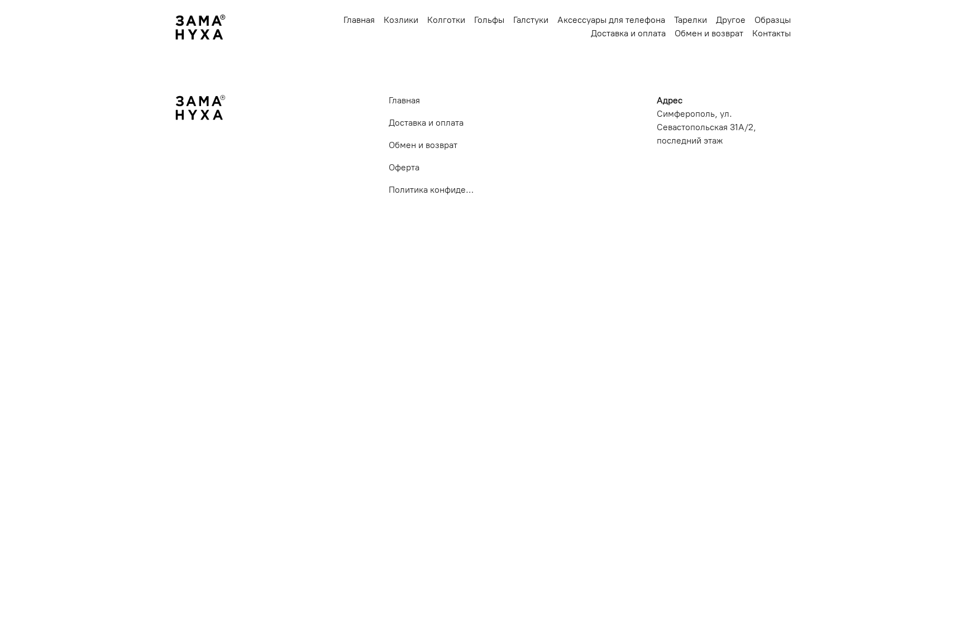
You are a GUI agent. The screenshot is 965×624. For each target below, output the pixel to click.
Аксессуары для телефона (611, 20)
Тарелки (690, 20)
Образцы (772, 20)
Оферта (404, 167)
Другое (731, 20)
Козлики (401, 20)
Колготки (446, 20)
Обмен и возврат (709, 33)
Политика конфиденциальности (431, 189)
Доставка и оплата (628, 33)
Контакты (771, 33)
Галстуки (530, 20)
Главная (359, 20)
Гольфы (489, 20)
